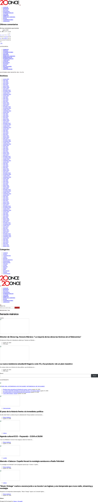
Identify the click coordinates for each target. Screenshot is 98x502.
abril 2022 (5, 151)
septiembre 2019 (7, 193)
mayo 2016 (5, 242)
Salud (5, 18)
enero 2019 (5, 204)
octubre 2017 (6, 225)
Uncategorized (7, 69)
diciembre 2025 (7, 90)
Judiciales (6, 21)
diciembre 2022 (7, 139)
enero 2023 (5, 138)
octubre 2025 (6, 93)
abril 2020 (5, 184)
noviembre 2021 (7, 157)
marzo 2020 (6, 185)
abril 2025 (5, 101)
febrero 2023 (6, 137)
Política (5, 10)
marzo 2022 (6, 152)
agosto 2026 (6, 79)
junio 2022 (5, 148)
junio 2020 (5, 181)
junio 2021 (5, 164)
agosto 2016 (6, 237)
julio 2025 (5, 97)
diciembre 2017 (7, 222)
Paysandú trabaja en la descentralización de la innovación (17, 392)
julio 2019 (5, 196)
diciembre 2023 (7, 123)
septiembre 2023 (7, 127)
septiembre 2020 (7, 177)
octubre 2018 (6, 208)
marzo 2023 (6, 135)
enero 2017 (5, 232)
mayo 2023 (5, 133)
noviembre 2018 (7, 207)
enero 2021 (5, 171)
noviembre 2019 (7, 191)
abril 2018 (5, 217)
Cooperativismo (8, 19)
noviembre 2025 (7, 91)
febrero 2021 (6, 170)
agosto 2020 (6, 178)
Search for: (2, 306)
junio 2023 (5, 131)
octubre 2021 (6, 159)
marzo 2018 (6, 218)
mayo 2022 (5, 149)
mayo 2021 (5, 166)
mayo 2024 (5, 116)
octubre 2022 (6, 142)
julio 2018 (5, 213)
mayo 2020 (5, 182)
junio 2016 (5, 240)
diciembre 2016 (7, 233)
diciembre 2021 (7, 156)
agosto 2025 (6, 95)
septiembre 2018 (7, 210)
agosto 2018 (6, 211)
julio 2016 (5, 239)
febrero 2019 (6, 203)
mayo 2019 (5, 199)
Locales (5, 7)
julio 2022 (5, 146)
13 (5, 36)
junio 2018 (5, 214)
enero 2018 (5, 221)
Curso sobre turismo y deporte (10, 393)
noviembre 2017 (7, 224)
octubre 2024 (6, 109)
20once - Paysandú (17, 501)
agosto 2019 (6, 195)
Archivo (5, 50)
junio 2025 (5, 98)
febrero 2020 (6, 186)
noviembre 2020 (7, 174)
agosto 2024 (6, 112)
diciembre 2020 (7, 173)
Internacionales (8, 12)
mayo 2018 (5, 215)
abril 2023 (5, 134)
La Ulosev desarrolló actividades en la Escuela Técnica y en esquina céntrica (21, 390)
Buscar (1, 373)
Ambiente (6, 15)
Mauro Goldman (7, 417)
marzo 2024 (6, 119)
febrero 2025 (6, 104)
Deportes (6, 8)
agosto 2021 (6, 162)
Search (17, 307)
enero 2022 (5, 155)
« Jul (1, 43)
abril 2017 (5, 228)
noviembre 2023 (7, 124)
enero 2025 (5, 105)
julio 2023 (5, 130)
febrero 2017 (6, 231)
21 (7, 38)
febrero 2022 (6, 153)
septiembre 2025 (7, 94)
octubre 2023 (6, 126)
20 (5, 38)
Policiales (6, 11)
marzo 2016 (6, 244)
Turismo (5, 67)
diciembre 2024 (7, 106)
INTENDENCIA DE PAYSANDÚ (36, 386)
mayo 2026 (5, 83)
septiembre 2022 (7, 144)
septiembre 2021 (7, 160)
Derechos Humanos (9, 17)
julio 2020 (5, 180)
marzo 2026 (6, 86)
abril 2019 (5, 200)
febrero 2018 (6, 220)
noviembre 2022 (7, 141)
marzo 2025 (6, 102)
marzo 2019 (6, 202)
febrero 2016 (6, 246)
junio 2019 (5, 197)
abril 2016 (5, 243)
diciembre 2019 (7, 189)
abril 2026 (5, 84)
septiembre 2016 (7, 236)
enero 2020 (5, 188)
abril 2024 (5, 117)
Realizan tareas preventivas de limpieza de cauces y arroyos (17, 389)
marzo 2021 (6, 168)
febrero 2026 (6, 87)
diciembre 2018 (7, 206)
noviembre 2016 (7, 235)
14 (7, 36)
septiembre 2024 (7, 110)
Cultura (5, 14)
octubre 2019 (6, 192)
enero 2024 (5, 122)
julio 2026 (5, 80)
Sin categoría (7, 66)
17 (0, 38)
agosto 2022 (6, 145)
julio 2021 (5, 163)
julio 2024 (5, 113)
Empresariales (7, 57)
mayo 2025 (5, 99)
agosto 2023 (6, 128)
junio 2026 (5, 81)
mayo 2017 (5, 226)
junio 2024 (5, 115)
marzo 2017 (6, 229)
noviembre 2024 (7, 108)
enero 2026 (5, 88)
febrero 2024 (6, 120)
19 (4, 38)
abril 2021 (5, 167)
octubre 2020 (6, 175)
